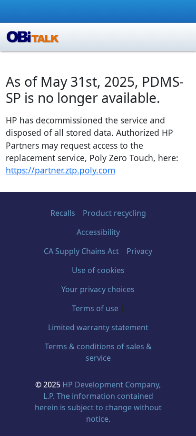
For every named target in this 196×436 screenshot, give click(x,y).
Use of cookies (98, 270)
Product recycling (114, 213)
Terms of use (95, 308)
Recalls (62, 213)
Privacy (139, 251)
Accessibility (98, 232)
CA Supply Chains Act (81, 251)
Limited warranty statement (98, 327)
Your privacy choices (98, 289)
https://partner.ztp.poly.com (60, 170)
